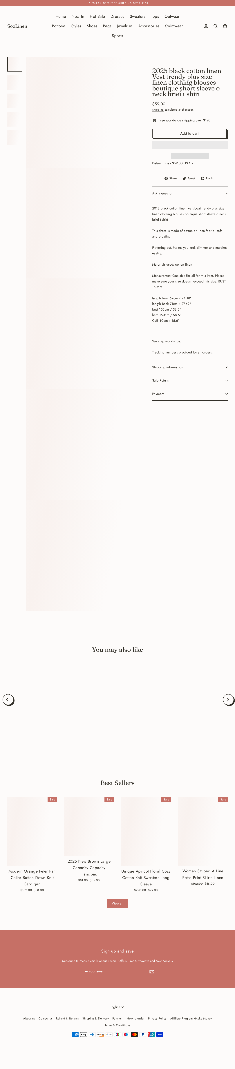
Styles (76, 26)
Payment (158, 393)
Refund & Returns (67, 1018)
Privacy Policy (157, 1018)
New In (77, 16)
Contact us (46, 1018)
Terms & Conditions (117, 1025)
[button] (190, 145)
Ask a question (162, 193)
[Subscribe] (151, 971)
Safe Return (160, 380)
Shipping (158, 110)
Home (60, 16)
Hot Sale (97, 16)
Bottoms (59, 26)
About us (29, 1018)
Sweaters (138, 16)
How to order (135, 1018)
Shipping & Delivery (95, 1018)
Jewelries (125, 26)
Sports (117, 36)
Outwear (172, 16)
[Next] (228, 699)
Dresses (117, 16)
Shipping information (167, 367)
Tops (155, 16)
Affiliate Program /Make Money (191, 1018)
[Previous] (8, 699)
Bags (107, 26)
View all (117, 903)
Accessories (149, 26)
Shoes (92, 26)
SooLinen (17, 26)
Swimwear (174, 26)
